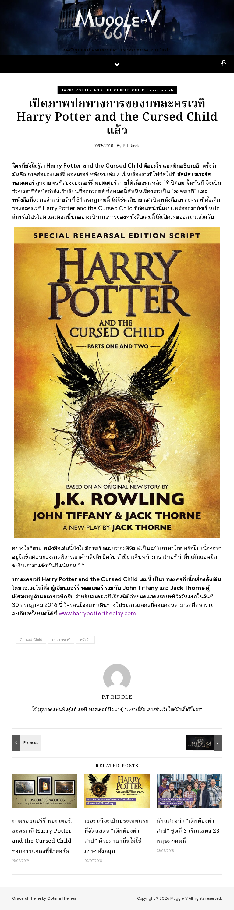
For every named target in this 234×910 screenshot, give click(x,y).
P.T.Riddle (131, 145)
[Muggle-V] (117, 24)
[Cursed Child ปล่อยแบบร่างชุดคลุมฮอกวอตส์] (26, 743)
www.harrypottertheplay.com (97, 613)
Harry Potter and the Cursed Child (103, 90)
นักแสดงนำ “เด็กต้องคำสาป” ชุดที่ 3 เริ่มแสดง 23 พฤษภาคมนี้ (188, 831)
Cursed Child (31, 639)
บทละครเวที (61, 639)
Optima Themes (61, 898)
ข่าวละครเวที (162, 90)
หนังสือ (85, 639)
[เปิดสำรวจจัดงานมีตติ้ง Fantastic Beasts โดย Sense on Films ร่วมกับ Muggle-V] (208, 743)
